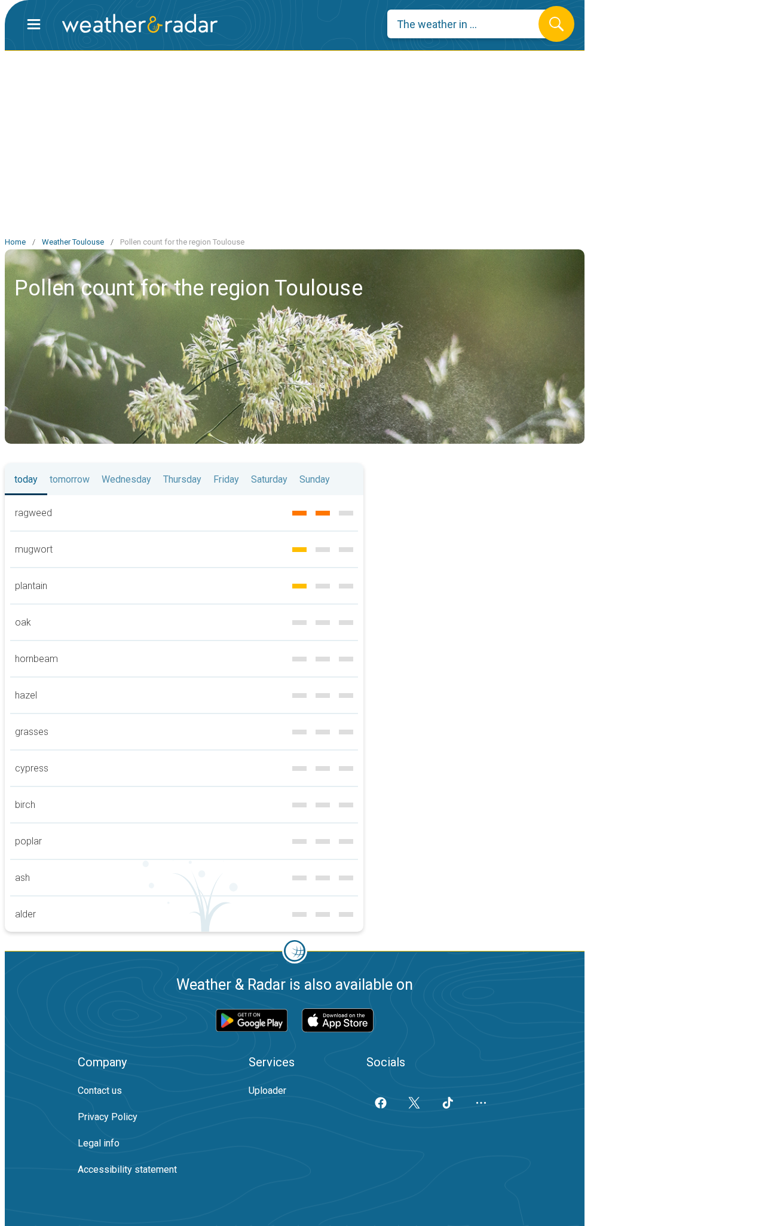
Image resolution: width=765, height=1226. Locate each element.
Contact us (100, 1090)
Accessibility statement (127, 1169)
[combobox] (471, 24)
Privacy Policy (107, 1117)
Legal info (99, 1143)
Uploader (267, 1090)
